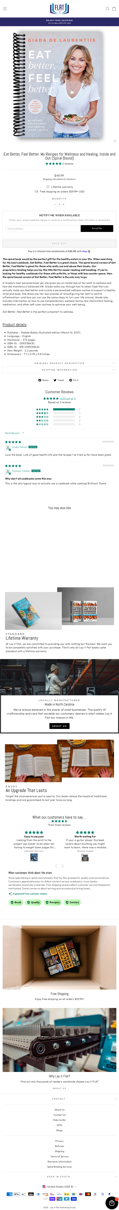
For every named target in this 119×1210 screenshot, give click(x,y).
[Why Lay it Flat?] (59, 1040)
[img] (13, 442)
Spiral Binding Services (59, 1166)
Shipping (47, 179)
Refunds (59, 1146)
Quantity (59, 198)
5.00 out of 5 (68, 398)
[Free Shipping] (59, 958)
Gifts (59, 1125)
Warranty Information (59, 1161)
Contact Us (59, 1114)
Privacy (59, 1141)
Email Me (97, 228)
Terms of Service (59, 1156)
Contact (59, 1099)
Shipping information (59, 370)
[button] (54, 163)
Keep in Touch (58, 1176)
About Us (59, 726)
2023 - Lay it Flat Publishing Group (59, 1207)
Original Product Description (59, 363)
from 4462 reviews (59, 824)
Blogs (59, 1130)
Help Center (59, 1119)
